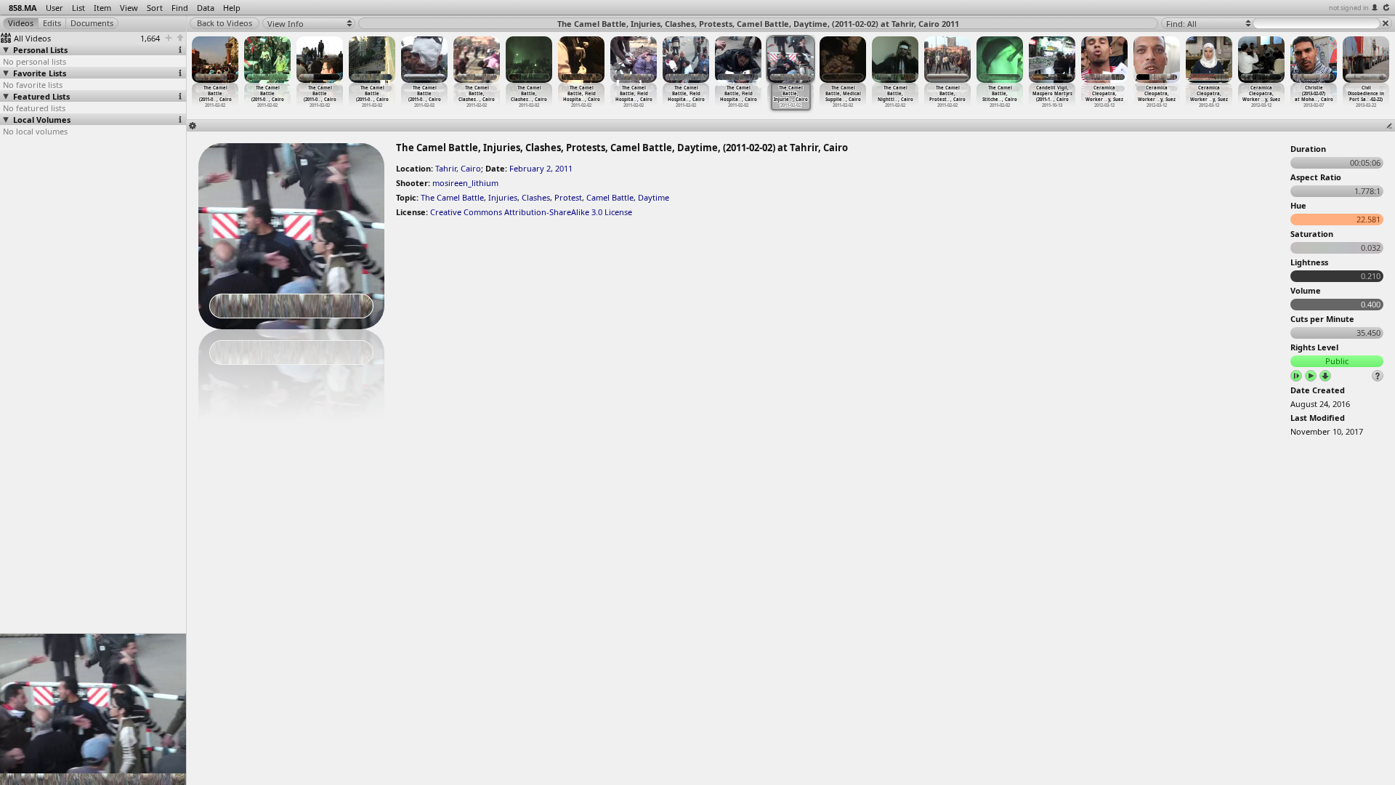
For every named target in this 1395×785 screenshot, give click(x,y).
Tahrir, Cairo (458, 168)
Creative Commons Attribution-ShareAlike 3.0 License (531, 211)
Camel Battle (610, 197)
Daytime (653, 197)
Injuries (502, 197)
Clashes (536, 197)
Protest (568, 197)
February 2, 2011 (541, 168)
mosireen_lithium (465, 182)
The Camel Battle (452, 197)
